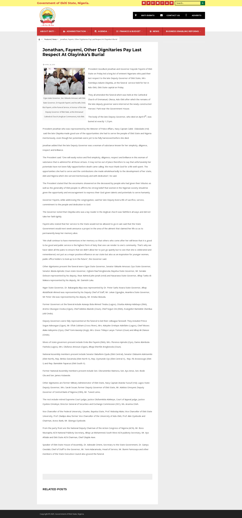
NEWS (155, 31)
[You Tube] (167, 3)
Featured (48, 39)
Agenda (102, 31)
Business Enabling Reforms (182, 31)
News (54, 39)
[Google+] (153, 3)
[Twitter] (148, 3)
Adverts (196, 15)
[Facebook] (144, 3)
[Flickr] (158, 3)
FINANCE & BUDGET (130, 31)
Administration (76, 31)
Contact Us (173, 15)
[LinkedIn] (171, 3)
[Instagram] (162, 3)
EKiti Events (147, 15)
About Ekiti (47, 31)
